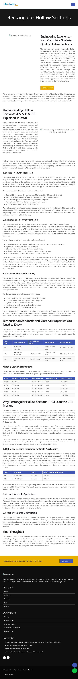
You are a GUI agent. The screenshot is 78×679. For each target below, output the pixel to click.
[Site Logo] (10, 4)
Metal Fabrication (9, 624)
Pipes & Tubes (8, 631)
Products (7, 599)
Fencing (6, 617)
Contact (6, 606)
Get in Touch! (66, 561)
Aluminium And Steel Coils (12, 628)
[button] (73, 4)
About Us (7, 595)
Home (6, 591)
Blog (5, 602)
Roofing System (9, 620)
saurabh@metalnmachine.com (19, 649)
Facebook (4, 657)
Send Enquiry (47, 88)
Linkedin (8, 657)
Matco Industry (9, 674)
